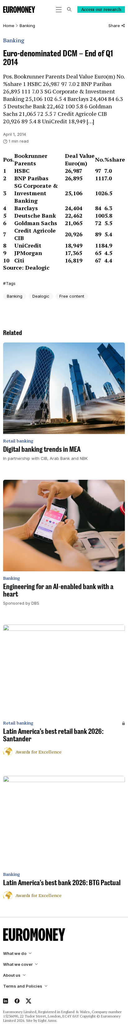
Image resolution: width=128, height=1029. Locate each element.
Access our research (101, 9)
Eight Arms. (47, 1020)
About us (12, 975)
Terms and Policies (22, 986)
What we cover (18, 964)
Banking (27, 25)
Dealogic (40, 296)
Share (114, 25)
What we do (14, 953)
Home (8, 25)
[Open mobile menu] (59, 9)
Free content (71, 296)
